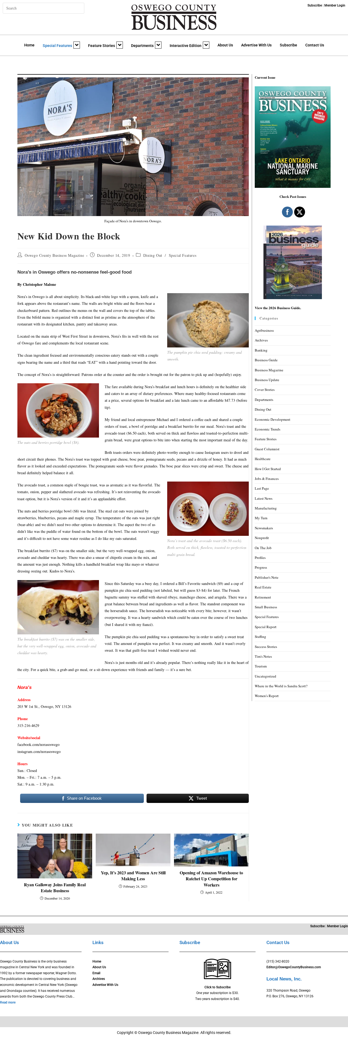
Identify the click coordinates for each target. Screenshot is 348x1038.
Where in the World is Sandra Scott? (281, 685)
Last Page (262, 488)
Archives (261, 340)
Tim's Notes (263, 656)
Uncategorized (265, 676)
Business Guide (266, 359)
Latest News (263, 498)
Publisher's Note (266, 577)
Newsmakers (264, 528)
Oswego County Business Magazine (54, 255)
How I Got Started (268, 468)
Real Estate (263, 587)
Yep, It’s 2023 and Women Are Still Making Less (133, 876)
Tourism (261, 666)
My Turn (261, 517)
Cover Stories (265, 389)
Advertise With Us (256, 45)
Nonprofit (262, 537)
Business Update (267, 379)
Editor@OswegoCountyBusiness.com (293, 967)
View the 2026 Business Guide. (278, 307)
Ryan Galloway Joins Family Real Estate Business (55, 888)
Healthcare (263, 458)
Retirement (263, 597)
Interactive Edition (185, 45)
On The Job (263, 547)
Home (29, 45)
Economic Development (272, 419)
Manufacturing (266, 508)
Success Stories (266, 646)
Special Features (57, 45)
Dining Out (152, 255)
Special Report (265, 626)
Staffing (260, 636)
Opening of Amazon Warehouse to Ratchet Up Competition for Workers (211, 879)
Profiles (260, 557)
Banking (261, 350)
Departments (142, 45)
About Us (225, 45)
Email (96, 973)
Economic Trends (267, 429)
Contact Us (314, 45)
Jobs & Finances (267, 478)
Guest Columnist (267, 449)
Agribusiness (264, 330)
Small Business (266, 607)
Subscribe (288, 45)
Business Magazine (269, 370)
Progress (261, 567)
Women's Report (267, 695)
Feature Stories (101, 45)
